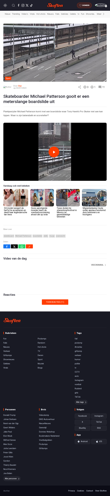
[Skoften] (12, 320)
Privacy (71, 491)
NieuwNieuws (45, 423)
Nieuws (50, 14)
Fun (82, 14)
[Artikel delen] (79, 87)
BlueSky (82, 428)
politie (77, 364)
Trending (16, 14)
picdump (78, 343)
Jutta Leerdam (9, 448)
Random (41, 343)
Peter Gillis (7, 452)
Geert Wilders (9, 428)
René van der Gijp (11, 423)
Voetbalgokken (45, 440)
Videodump (44, 415)
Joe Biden (7, 473)
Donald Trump (9, 415)
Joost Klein (8, 457)
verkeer (78, 355)
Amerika (78, 347)
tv (78, 14)
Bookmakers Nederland (49, 436)
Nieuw (7, 14)
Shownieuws (91, 14)
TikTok (77, 397)
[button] (13, 5)
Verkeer (6, 351)
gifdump (78, 351)
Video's (24, 14)
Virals (32, 14)
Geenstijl (42, 428)
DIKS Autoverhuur (47, 419)
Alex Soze (7, 444)
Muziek (41, 364)
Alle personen (11, 478)
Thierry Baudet (9, 465)
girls (76, 393)
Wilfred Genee (9, 440)
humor (77, 359)
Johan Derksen (9, 419)
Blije (20, 86)
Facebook (82, 416)
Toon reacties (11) (55, 302)
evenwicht (60, 236)
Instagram (79, 380)
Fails (57, 14)
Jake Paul (7, 432)
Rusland (78, 388)
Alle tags (80, 402)
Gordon (6, 461)
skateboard (9, 236)
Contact (89, 491)
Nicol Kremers (9, 469)
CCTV (77, 372)
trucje (52, 236)
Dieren (40, 355)
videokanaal (97, 265)
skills (46, 236)
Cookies (80, 491)
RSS (99, 428)
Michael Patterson (23, 236)
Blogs (40, 368)
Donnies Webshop (47, 432)
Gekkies (64, 14)
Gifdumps (7, 355)
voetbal (78, 384)
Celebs (73, 14)
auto (77, 376)
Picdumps (42, 339)
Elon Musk (7, 436)
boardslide (37, 236)
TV (39, 351)
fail (76, 339)
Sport (40, 359)
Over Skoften (101, 491)
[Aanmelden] (100, 5)
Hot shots (40, 14)
